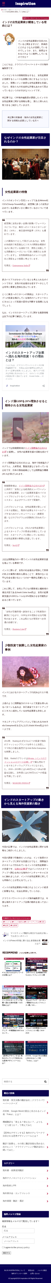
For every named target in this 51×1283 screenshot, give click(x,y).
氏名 (4, 1226)
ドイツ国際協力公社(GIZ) (30, 486)
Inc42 (15, 545)
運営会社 (31, 1270)
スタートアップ (31, 922)
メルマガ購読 (42, 1270)
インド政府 (18, 922)
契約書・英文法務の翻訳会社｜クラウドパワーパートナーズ (24, 1102)
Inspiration (25, 3)
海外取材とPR (9, 1185)
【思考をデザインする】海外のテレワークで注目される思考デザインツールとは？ (24, 1134)
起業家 (14, 925)
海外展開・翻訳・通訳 (13, 1201)
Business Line (18, 629)
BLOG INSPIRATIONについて (14, 1270)
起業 (6, 925)
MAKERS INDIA (20, 783)
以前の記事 (20, 869)
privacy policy (23, 1247)
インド (7, 922)
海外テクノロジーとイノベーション (17, 918)
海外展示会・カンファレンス (16, 1193)
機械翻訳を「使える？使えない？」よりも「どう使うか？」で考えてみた (22, 1123)
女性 (42, 922)
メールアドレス (9, 1237)
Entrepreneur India (20, 265)
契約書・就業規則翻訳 (13, 1170)
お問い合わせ (35, 1273)
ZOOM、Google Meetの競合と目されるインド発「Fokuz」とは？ (24, 1112)
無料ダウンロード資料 (19, 1273)
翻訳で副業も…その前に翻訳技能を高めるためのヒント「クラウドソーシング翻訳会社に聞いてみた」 (24, 1146)
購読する (6, 1253)
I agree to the (17, 1247)
